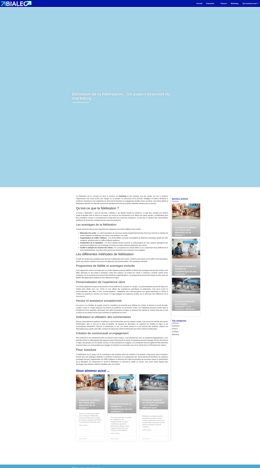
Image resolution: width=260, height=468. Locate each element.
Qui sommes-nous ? (250, 3)
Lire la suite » (83, 425)
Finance (224, 3)
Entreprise (210, 3)
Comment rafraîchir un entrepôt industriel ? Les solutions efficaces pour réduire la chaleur (153, 405)
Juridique (175, 331)
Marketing (234, 3)
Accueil (199, 3)
